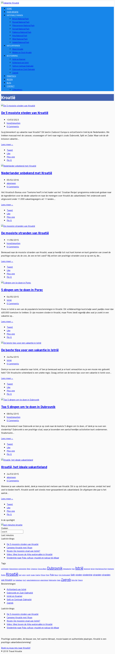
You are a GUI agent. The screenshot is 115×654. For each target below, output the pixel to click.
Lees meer (7, 144)
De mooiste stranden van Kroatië (25, 232)
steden (78, 574)
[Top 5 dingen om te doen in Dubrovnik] (20, 399)
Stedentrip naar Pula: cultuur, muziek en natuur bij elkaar (33, 557)
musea (33, 575)
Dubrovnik (54, 568)
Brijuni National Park (20, 18)
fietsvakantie (67, 569)
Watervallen (53, 580)
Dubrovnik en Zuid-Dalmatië (23, 69)
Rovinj (56, 575)
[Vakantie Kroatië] (10, 2)
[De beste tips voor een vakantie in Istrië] (21, 343)
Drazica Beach (42, 569)
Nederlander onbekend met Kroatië (26, 172)
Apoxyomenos (13, 569)
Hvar (73, 569)
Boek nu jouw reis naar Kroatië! (15, 648)
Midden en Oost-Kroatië (22, 52)
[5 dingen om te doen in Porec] (16, 282)
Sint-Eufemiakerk (64, 575)
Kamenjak (87, 569)
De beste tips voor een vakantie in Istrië (30, 349)
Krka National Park (19, 35)
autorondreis (22, 569)
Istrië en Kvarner (18, 59)
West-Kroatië (17, 49)
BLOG (9, 82)
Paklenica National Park (21, 32)
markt (28, 575)
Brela (28, 569)
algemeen (11, 183)
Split (73, 574)
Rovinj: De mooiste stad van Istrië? (23, 551)
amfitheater (5, 569)
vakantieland (44, 580)
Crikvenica (34, 569)
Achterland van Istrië (20, 62)
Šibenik (80, 580)
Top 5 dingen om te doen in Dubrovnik (28, 406)
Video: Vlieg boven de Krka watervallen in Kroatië (29, 554)
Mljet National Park (19, 39)
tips (14, 580)
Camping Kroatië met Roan (19, 547)
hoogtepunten (13, 123)
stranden (97, 574)
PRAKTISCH (11, 76)
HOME (9, 8)
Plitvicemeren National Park (23, 25)
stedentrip (87, 574)
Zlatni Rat (74, 580)
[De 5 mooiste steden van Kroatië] (18, 105)
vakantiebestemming (33, 580)
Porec (47, 575)
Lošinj (24, 575)
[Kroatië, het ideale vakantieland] (17, 459)
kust (20, 575)
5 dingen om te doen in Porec (22, 289)
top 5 (24, 580)
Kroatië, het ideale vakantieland (24, 466)
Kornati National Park (20, 28)
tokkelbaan (19, 580)
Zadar (59, 580)
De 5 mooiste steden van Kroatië (24, 112)
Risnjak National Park (20, 22)
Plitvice (43, 575)
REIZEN (10, 79)
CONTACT (10, 86)
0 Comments (13, 126)
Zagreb (15, 72)
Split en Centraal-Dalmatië (22, 66)
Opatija (37, 575)
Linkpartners (17, 89)
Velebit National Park (20, 42)
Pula (52, 574)
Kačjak (93, 569)
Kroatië (12, 574)
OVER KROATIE (12, 12)
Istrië (9, 300)
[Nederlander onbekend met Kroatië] (18, 165)
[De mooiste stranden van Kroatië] (18, 226)
